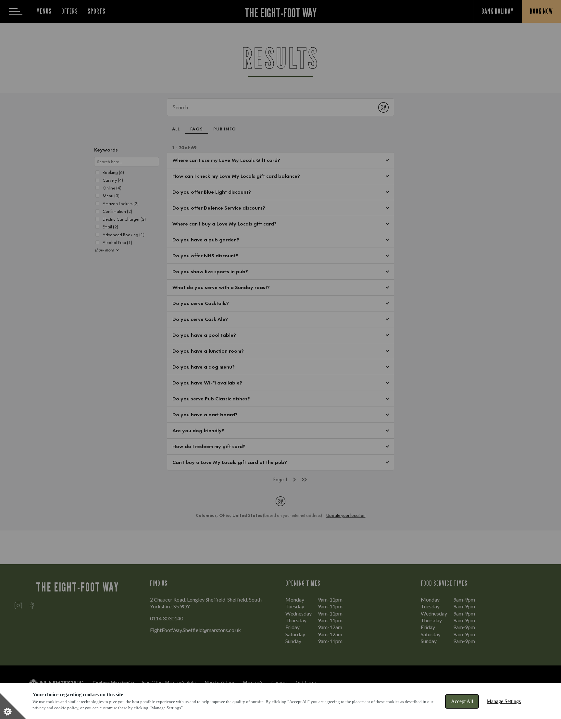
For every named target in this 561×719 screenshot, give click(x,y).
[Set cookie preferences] (13, 706)
